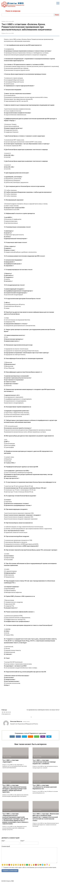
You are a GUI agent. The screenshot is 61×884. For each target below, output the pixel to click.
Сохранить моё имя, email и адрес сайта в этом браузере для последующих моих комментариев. (29, 867)
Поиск (57, 15)
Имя (3, 841)
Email (22, 841)
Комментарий (6, 846)
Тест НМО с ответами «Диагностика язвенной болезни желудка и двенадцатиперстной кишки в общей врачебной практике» (14, 788)
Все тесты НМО (10, 33)
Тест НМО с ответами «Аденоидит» (10, 761)
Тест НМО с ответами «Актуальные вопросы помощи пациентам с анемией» (44, 761)
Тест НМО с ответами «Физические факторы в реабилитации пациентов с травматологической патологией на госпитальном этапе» (46, 817)
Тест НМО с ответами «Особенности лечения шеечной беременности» (45, 787)
